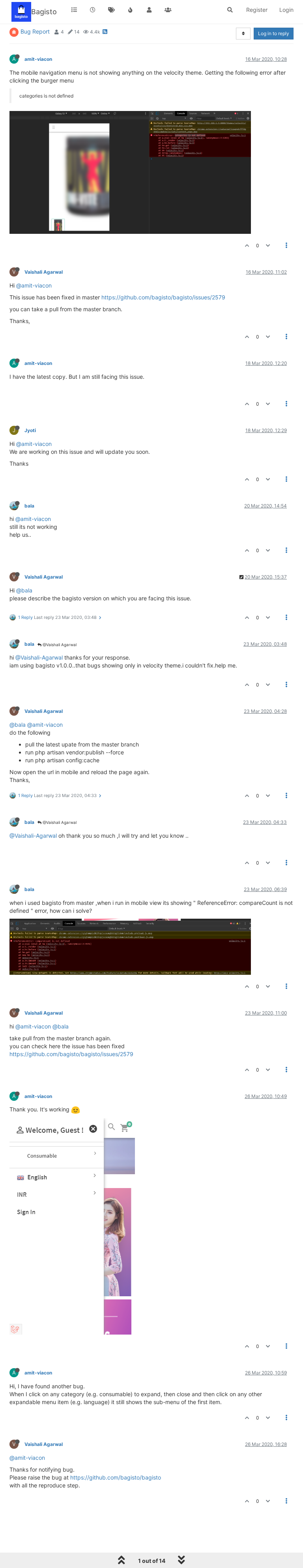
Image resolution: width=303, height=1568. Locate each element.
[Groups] (168, 10)
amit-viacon (38, 59)
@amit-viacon (34, 285)
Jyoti (30, 430)
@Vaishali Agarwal (59, 644)
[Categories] (74, 10)
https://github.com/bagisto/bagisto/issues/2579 (163, 297)
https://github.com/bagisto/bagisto (115, 1477)
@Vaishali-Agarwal (39, 657)
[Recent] (93, 10)
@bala (24, 590)
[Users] (149, 10)
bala (29, 506)
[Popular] (130, 10)
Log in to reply (273, 33)
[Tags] (111, 10)
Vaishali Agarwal (43, 272)
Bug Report (35, 31)
